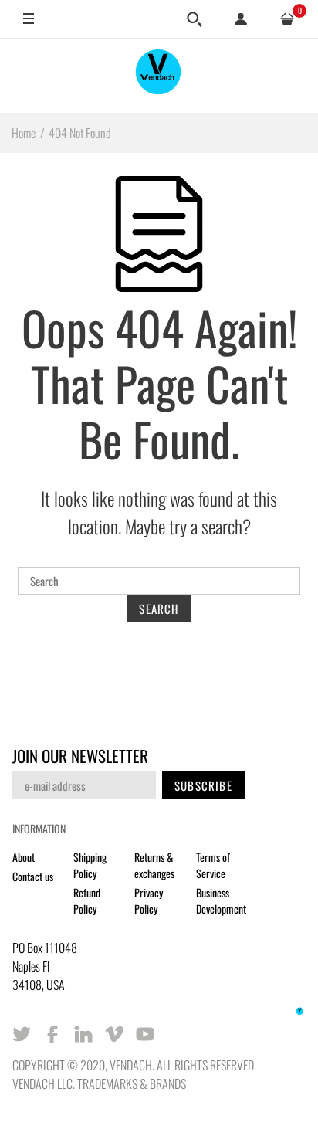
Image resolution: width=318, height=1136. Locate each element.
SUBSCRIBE (203, 785)
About (23, 857)
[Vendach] (159, 75)
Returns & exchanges (154, 865)
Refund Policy (86, 900)
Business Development (221, 900)
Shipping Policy (90, 865)
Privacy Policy (148, 900)
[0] (287, 19)
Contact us (32, 876)
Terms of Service (213, 865)
